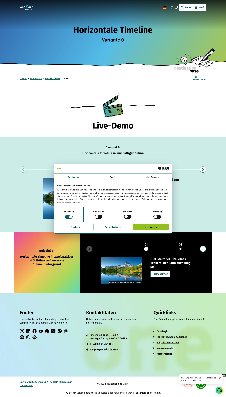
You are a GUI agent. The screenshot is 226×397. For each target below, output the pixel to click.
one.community (165, 348)
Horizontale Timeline (52, 79)
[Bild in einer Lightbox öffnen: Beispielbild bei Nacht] (121, 270)
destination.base (36, 79)
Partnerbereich (165, 353)
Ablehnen (75, 227)
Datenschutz (26, 385)
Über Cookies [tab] (152, 177)
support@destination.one (104, 349)
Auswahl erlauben (113, 227)
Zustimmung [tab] (74, 177)
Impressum (66, 382)
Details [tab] (113, 177)
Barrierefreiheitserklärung (34, 382)
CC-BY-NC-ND (137, 282)
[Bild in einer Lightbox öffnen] (113, 105)
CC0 (224, 375)
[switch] (98, 217)
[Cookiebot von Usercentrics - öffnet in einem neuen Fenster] (157, 169)
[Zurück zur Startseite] (27, 7)
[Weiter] (203, 169)
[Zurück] (23, 169)
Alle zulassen (151, 227)
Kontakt (54, 382)
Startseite (23, 79)
